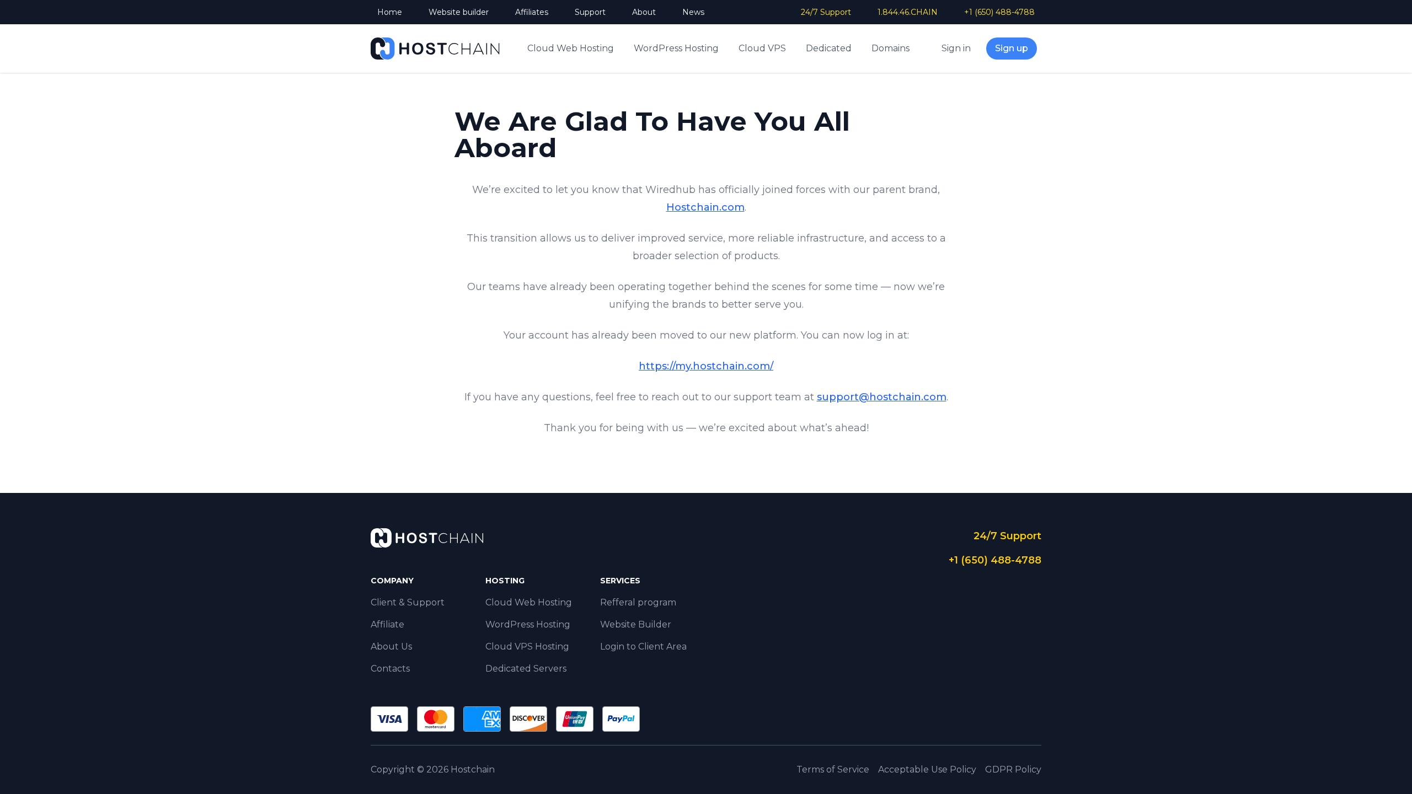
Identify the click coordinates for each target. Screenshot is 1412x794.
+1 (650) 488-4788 (999, 12)
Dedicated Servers (525, 668)
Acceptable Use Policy (927, 769)
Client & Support (408, 602)
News (693, 12)
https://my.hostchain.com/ (706, 366)
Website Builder (635, 624)
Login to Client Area (643, 646)
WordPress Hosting (676, 48)
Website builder (459, 12)
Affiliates (531, 12)
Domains (890, 48)
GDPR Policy (1013, 769)
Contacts (390, 668)
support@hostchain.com (881, 397)
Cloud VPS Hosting (527, 646)
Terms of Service (832, 769)
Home (389, 12)
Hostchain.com (705, 207)
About (644, 12)
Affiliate (387, 624)
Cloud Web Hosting (570, 48)
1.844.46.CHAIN (908, 12)
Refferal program (638, 602)
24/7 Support (826, 12)
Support (590, 12)
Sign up (1011, 48)
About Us (391, 646)
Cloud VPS (762, 48)
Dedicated (829, 48)
